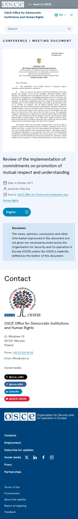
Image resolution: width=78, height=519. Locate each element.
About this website (15, 499)
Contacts (10, 435)
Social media (12, 457)
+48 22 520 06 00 (23, 352)
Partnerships (12, 472)
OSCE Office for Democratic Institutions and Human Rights (24, 15)
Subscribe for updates (19, 450)
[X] (26, 457)
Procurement (12, 493)
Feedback (10, 512)
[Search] (69, 28)
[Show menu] (71, 15)
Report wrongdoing (15, 505)
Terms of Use (12, 487)
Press (8, 464)
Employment (12, 443)
